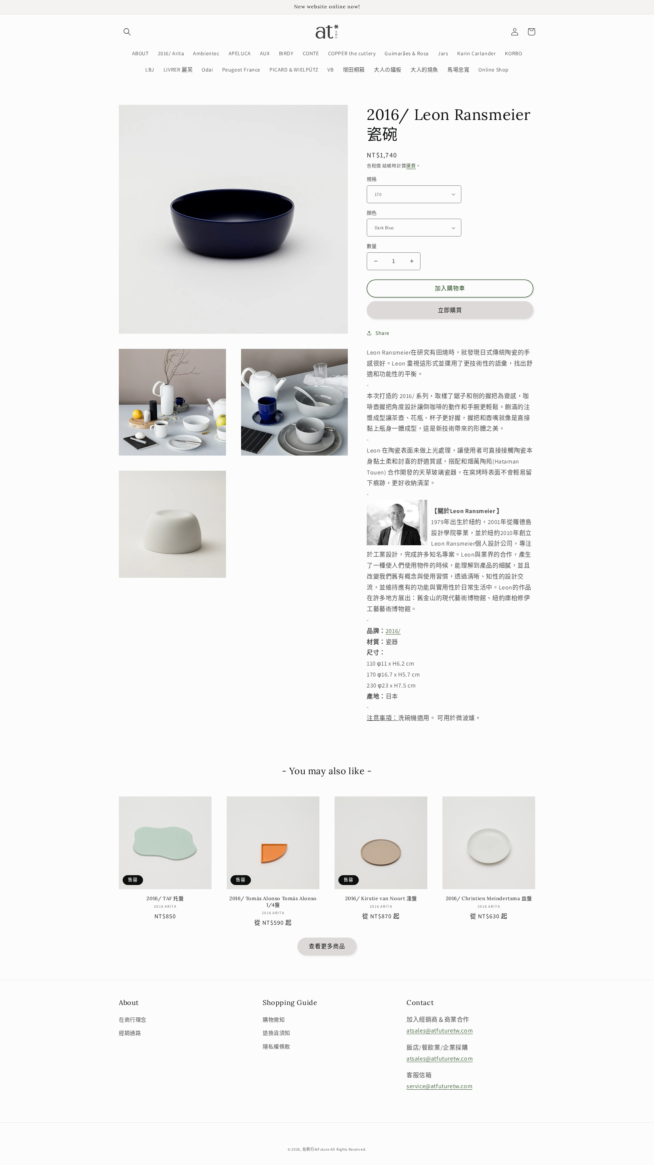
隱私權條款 (276, 1046)
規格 (372, 179)
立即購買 (450, 310)
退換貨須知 (276, 1033)
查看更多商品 (327, 946)
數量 (372, 246)
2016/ (393, 631)
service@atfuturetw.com (439, 1086)
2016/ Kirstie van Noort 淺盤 (381, 899)
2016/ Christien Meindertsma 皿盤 (489, 899)
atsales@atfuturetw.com (439, 1030)
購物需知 (274, 1019)
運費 (411, 166)
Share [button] (382, 333)
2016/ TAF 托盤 (165, 899)
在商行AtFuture (316, 1149)
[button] (127, 31)
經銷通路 (130, 1033)
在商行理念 (132, 1019)
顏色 (372, 213)
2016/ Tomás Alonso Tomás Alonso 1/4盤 (273, 902)
